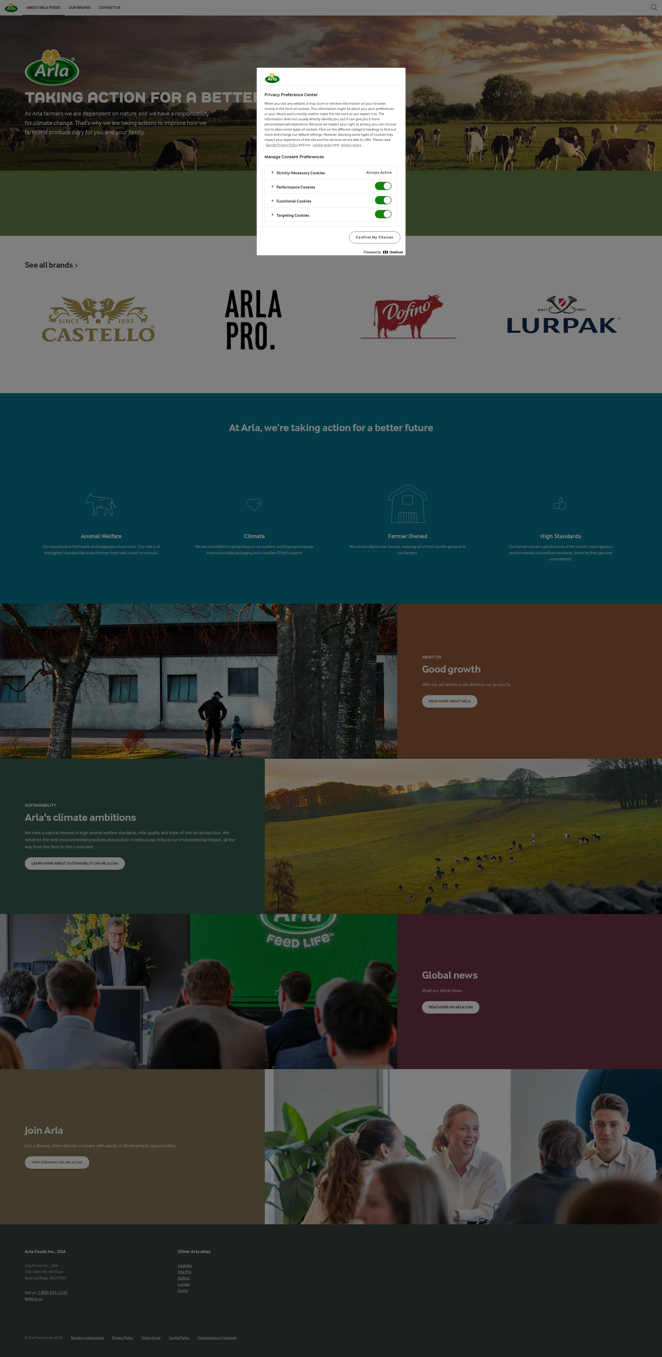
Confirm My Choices (374, 237)
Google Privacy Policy (282, 145)
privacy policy (351, 145)
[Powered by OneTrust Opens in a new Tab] (383, 252)
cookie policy (323, 145)
